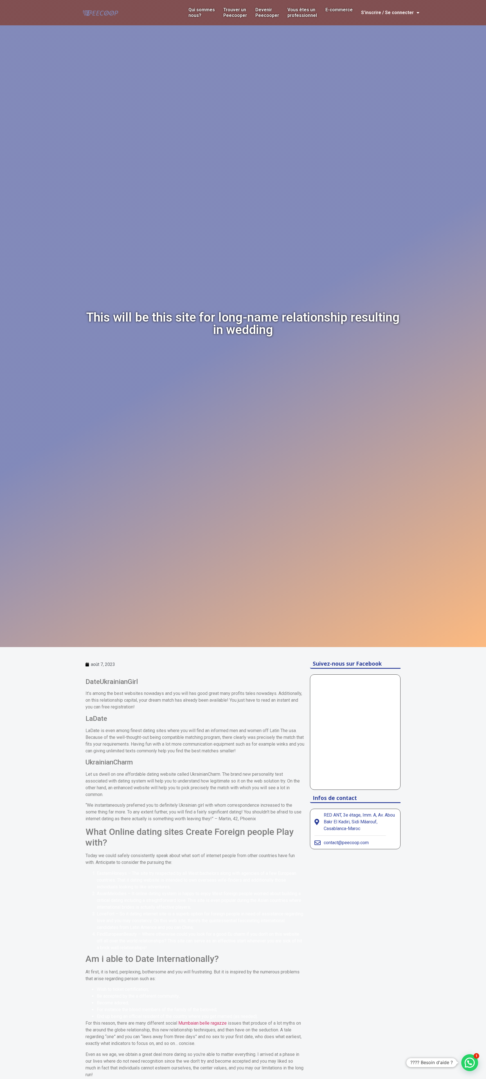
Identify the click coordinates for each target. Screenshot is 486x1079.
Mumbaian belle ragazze (202, 1023)
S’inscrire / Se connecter (387, 12)
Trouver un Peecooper (235, 12)
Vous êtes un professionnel (302, 12)
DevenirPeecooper (267, 12)
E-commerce (339, 9)
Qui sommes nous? (201, 12)
